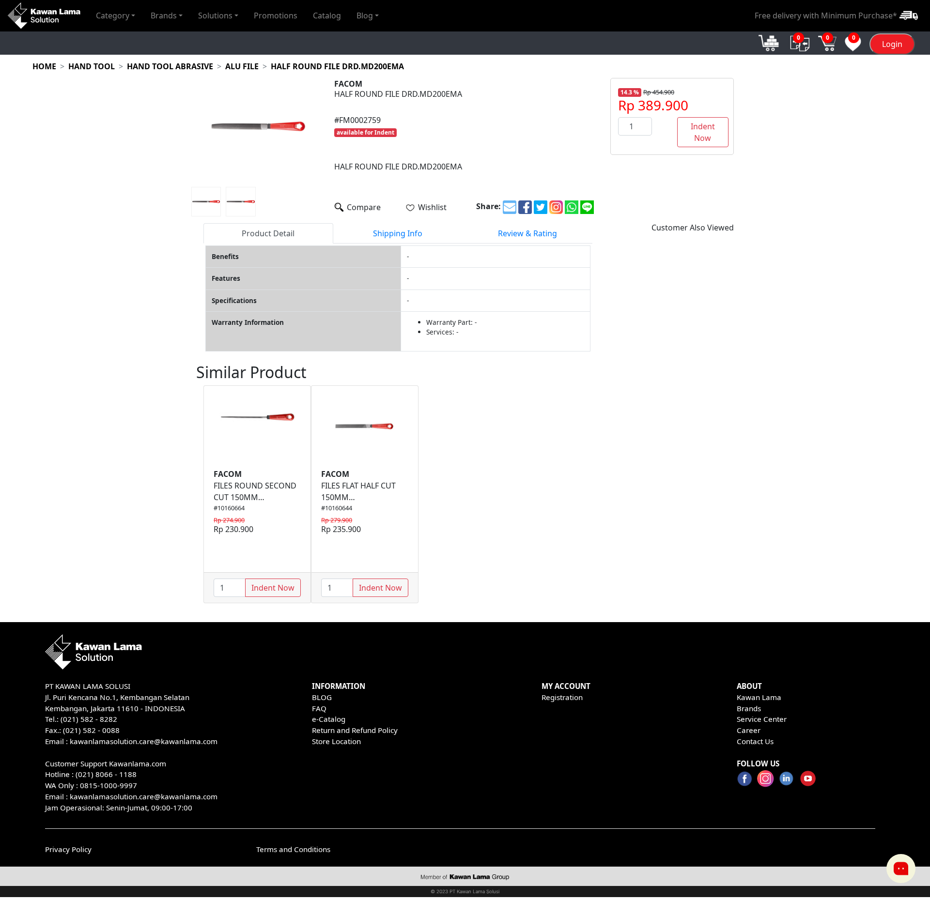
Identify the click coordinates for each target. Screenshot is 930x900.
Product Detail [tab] (268, 233)
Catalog (327, 15)
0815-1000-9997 (108, 785)
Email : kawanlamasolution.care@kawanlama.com (131, 796)
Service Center (762, 719)
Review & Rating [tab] (527, 233)
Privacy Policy (68, 849)
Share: (488, 206)
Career (748, 730)
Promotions (275, 15)
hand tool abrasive (170, 66)
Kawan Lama (759, 697)
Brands (749, 708)
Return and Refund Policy (355, 730)
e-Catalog (328, 719)
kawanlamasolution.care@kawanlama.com (143, 741)
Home (44, 66)
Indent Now (703, 132)
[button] (115, 15)
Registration (562, 697)
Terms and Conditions (293, 849)
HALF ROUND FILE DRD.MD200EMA (337, 66)
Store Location (336, 741)
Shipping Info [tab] (397, 233)
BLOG (322, 697)
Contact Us (755, 741)
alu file (242, 66)
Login (892, 44)
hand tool (91, 66)
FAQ (319, 708)
